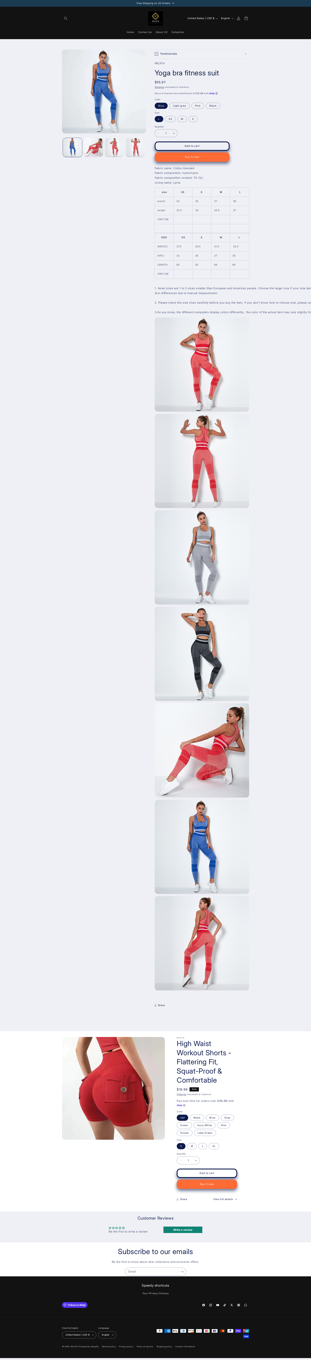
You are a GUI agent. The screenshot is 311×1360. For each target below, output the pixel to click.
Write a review (183, 1229)
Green (184, 1125)
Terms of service (145, 1346)
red (182, 1117)
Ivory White (204, 1125)
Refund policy (109, 1346)
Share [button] (161, 1005)
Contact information (185, 1346)
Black (212, 105)
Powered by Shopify (89, 1346)
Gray (227, 1117)
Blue (161, 105)
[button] (65, 18)
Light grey (179, 105)
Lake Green (205, 1132)
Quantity (159, 126)
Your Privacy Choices (155, 1293)
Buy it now (192, 157)
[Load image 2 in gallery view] (93, 147)
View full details (223, 1199)
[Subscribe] (182, 1272)
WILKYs (74, 1346)
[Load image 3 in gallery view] (114, 147)
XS (170, 119)
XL (214, 1146)
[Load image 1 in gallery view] (72, 147)
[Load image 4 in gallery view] (135, 147)
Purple (184, 1132)
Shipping (159, 87)
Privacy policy (126, 1346)
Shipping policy (164, 1346)
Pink (198, 105)
